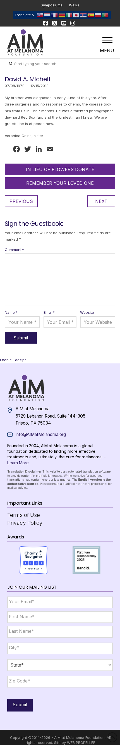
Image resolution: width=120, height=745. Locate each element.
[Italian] (69, 15)
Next (101, 201)
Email (49, 312)
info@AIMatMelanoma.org (41, 434)
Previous (21, 201)
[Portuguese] (105, 15)
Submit (20, 704)
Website (87, 312)
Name (11, 312)
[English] (40, 15)
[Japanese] (76, 15)
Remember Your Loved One (60, 183)
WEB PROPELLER (81, 742)
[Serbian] (83, 15)
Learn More (18, 462)
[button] (107, 40)
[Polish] (98, 15)
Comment (14, 249)
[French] (54, 15)
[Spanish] (91, 15)
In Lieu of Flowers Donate (60, 169)
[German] (62, 15)
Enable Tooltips (13, 360)
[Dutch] (47, 15)
